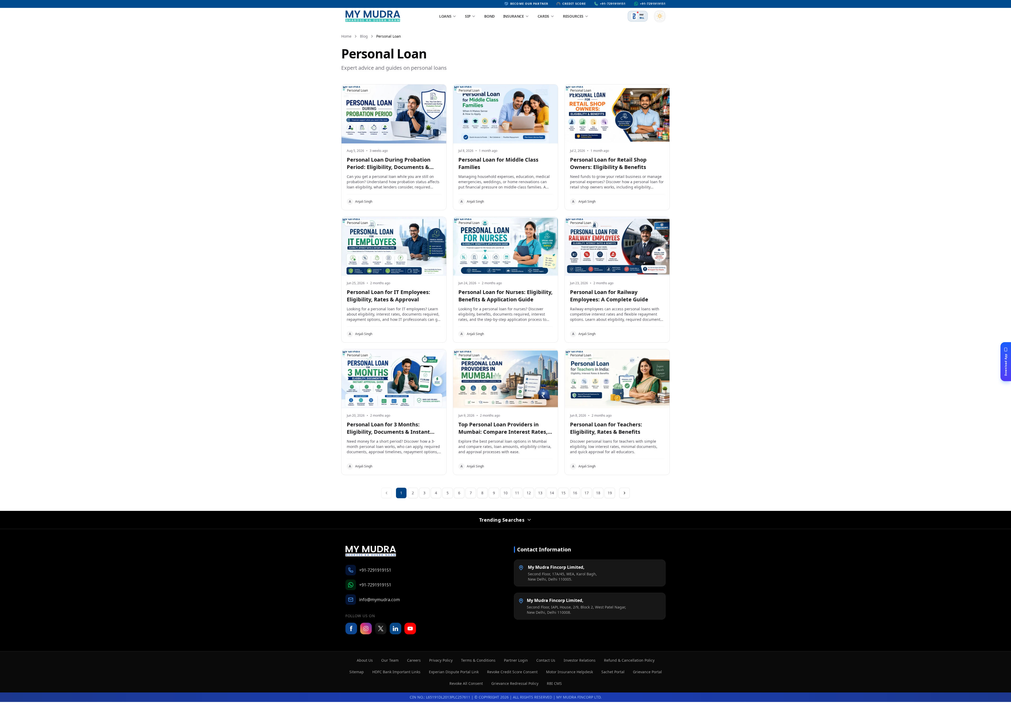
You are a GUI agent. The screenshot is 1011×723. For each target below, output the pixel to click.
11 (517, 492)
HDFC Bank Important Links (396, 671)
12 (529, 492)
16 (575, 492)
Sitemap (356, 671)
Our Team (390, 660)
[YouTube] (410, 628)
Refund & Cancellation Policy (629, 660)
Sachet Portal (613, 671)
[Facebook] (351, 628)
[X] (380, 628)
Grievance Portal (647, 671)
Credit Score (574, 4)
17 (586, 492)
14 (552, 492)
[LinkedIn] (395, 628)
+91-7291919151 (613, 4)
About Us (365, 660)
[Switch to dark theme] (660, 16)
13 (540, 492)
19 (610, 492)
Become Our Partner (529, 4)
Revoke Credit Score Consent (512, 671)
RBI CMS (554, 683)
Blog (364, 36)
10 (505, 492)
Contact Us (545, 660)
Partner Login (516, 660)
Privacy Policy (441, 660)
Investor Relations (580, 660)
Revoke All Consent (466, 683)
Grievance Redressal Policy (514, 683)
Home (346, 36)
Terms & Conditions (478, 660)
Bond (489, 16)
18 (598, 492)
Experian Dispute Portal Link (454, 671)
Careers (414, 660)
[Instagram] (366, 628)
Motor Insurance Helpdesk (569, 671)
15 (563, 492)
